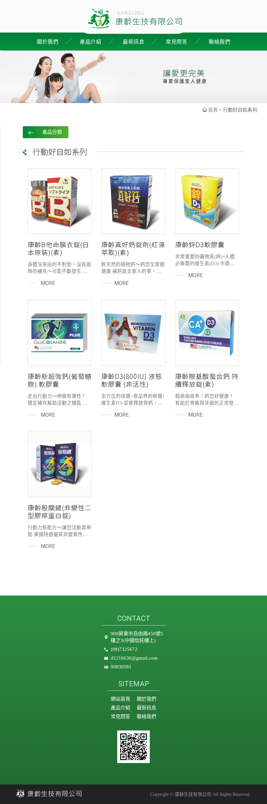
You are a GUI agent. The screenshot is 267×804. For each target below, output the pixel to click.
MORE (48, 283)
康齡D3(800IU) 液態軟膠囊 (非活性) (131, 380)
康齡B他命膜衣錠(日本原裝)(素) (58, 248)
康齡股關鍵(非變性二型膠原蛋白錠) (59, 511)
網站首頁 (120, 699)
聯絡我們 (219, 42)
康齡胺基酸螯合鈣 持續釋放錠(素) (206, 380)
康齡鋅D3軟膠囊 (200, 244)
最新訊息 (133, 42)
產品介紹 (120, 707)
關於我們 (146, 699)
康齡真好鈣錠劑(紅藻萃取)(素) (133, 248)
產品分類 (52, 132)
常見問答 (176, 42)
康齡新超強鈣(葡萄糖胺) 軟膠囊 (59, 380)
